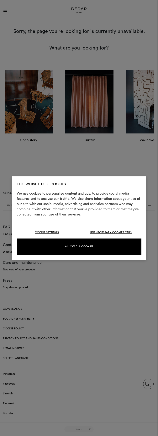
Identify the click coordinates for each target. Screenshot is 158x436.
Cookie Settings (47, 232)
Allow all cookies (79, 246)
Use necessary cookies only (111, 232)
